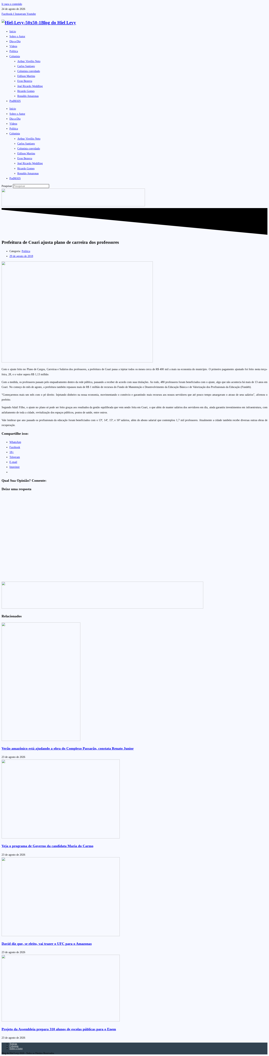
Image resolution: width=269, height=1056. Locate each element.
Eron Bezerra (24, 81)
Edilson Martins (26, 76)
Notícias (13, 1043)
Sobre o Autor (17, 36)
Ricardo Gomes (25, 91)
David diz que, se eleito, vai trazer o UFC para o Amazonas (47, 944)
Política (13, 51)
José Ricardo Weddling (30, 86)
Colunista (14, 56)
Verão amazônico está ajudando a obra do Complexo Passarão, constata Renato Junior (68, 748)
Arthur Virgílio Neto (28, 61)
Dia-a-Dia (14, 41)
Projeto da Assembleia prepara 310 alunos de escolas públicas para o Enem (59, 1029)
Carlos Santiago (26, 66)
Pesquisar (7, 186)
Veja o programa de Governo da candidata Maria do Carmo (47, 846)
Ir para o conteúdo (12, 4)
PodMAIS (15, 100)
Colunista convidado (28, 71)
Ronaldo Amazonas (28, 96)
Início (12, 31)
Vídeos (13, 46)
